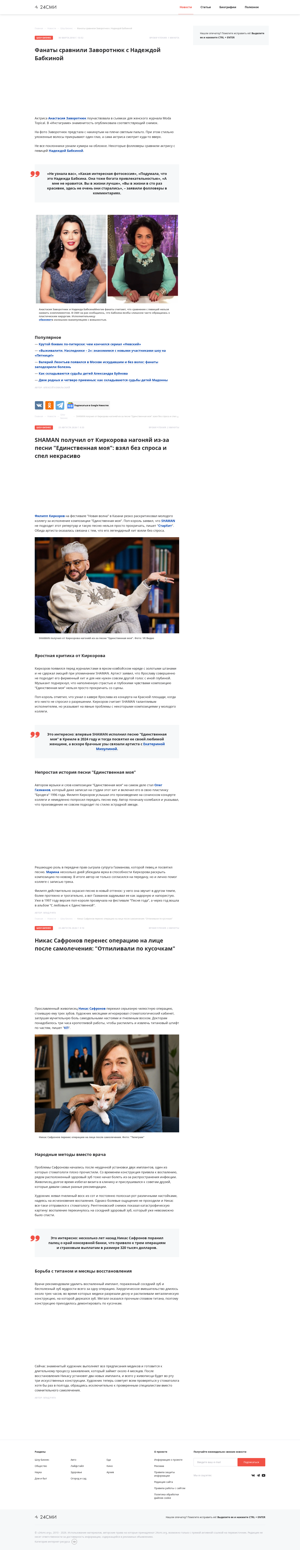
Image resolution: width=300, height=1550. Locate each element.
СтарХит (165, 525)
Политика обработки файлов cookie (166, 1496)
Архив (110, 1472)
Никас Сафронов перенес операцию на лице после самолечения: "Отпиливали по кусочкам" (125, 918)
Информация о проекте (168, 1459)
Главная (39, 28)
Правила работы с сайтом (169, 1488)
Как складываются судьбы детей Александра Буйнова (83, 373)
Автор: (52, 387)
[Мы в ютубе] (263, 1475)
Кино (110, 1466)
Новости (186, 7)
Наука (38, 1472)
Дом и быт (41, 1478)
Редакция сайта (163, 1482)
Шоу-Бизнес (66, 28)
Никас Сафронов (92, 1008)
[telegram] (60, 405)
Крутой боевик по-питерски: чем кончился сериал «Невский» (90, 344)
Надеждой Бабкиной (66, 151)
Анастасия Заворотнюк (67, 118)
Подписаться (251, 1462)
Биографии (227, 7)
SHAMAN (168, 521)
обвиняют (45, 319)
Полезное (252, 7)
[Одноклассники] (49, 405)
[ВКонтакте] (39, 405)
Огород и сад (78, 1478)
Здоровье (76, 1472)
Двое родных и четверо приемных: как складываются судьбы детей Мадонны (103, 380)
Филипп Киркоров (50, 516)
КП (66, 1028)
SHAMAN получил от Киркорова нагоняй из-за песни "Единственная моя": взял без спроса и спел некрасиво (132, 416)
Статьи (206, 7)
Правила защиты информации (164, 1474)
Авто (73, 1459)
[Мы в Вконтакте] (253, 1475)
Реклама (159, 1466)
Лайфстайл (77, 1466)
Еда (109, 1459)
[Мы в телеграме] (258, 1475)
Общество (41, 1466)
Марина (53, 872)
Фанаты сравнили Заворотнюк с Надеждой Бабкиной (104, 28)
